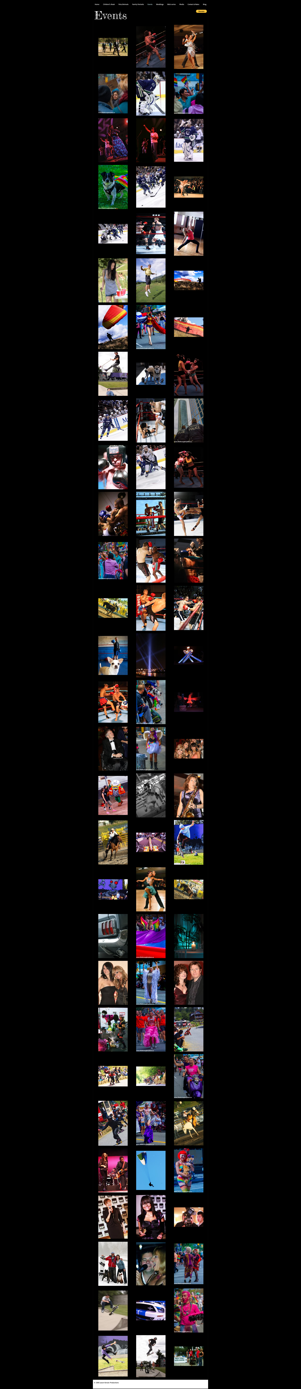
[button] (201, 11)
